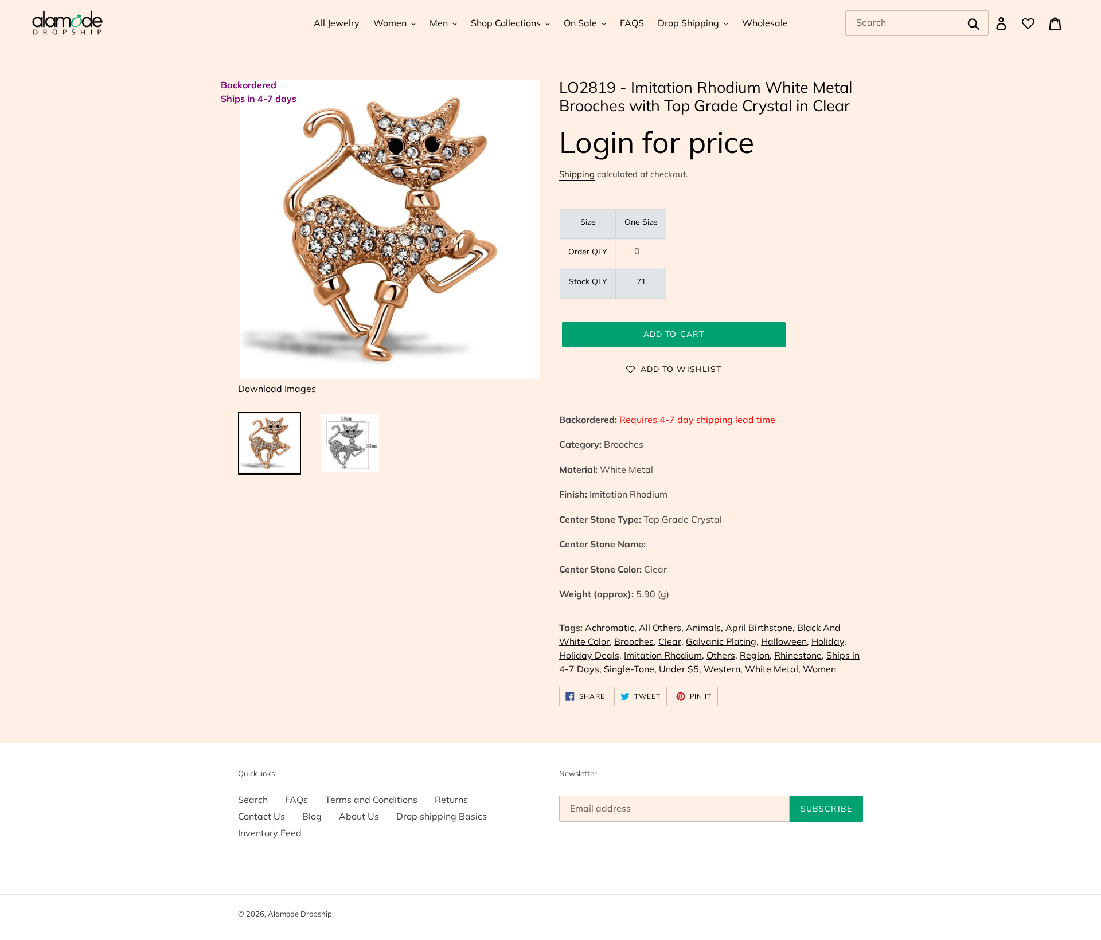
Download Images (277, 388)
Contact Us (261, 816)
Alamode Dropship (300, 913)
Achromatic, (611, 627)
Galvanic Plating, (722, 641)
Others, (721, 655)
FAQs (296, 799)
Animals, (704, 627)
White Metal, (773, 669)
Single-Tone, (630, 669)
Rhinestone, (799, 655)
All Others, (661, 627)
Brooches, (635, 641)
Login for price (656, 141)
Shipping (577, 174)
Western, (723, 669)
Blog (312, 816)
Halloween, (785, 641)
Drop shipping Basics (441, 816)
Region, (756, 655)
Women (819, 669)
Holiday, (828, 641)
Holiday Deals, (590, 655)
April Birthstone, (760, 627)
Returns (451, 799)
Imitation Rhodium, (664, 655)
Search (253, 799)
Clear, (671, 641)
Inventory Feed (270, 833)
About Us (359, 816)
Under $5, (680, 669)
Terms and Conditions (371, 799)
